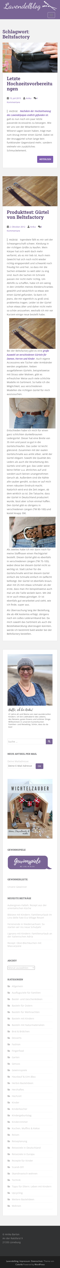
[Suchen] (49, 741)
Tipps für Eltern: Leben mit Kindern (32, 1186)
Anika (28, 98)
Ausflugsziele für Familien (26, 992)
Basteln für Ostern (22, 1005)
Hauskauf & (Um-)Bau (24, 1076)
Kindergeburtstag (22, 1115)
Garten (16, 1057)
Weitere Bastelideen (23, 1199)
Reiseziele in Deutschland (26, 1147)
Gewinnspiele (19, 1070)
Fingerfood (18, 1050)
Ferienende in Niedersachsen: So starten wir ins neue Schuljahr (26, 926)
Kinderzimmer (20, 1121)
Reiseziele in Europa (23, 1154)
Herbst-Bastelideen (22, 1083)
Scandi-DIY (18, 1167)
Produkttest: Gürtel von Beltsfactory (28, 214)
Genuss (16, 1063)
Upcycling (17, 1192)
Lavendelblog (12, 1261)
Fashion (16, 1044)
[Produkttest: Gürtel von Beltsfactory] (30, 191)
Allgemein (17, 986)
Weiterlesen (45, 159)
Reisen (15, 1134)
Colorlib (19, 1264)
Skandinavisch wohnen (25, 1173)
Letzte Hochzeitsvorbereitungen (29, 83)
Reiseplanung (19, 1141)
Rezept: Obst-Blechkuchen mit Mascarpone (24, 944)
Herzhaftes (18, 1089)
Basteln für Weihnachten (26, 1012)
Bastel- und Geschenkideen (27, 999)
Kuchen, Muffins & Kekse (26, 1128)
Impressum (25, 1261)
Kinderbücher (19, 1108)
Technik (16, 1180)
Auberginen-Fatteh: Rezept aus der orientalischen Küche (27, 907)
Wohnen (16, 1205)
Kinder (15, 1102)
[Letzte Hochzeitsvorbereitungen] (30, 58)
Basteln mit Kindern (23, 1018)
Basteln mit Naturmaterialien (28, 1025)
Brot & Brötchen (21, 1031)
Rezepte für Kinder (22, 1160)
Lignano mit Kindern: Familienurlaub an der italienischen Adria (30, 935)
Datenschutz (37, 1261)
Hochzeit (17, 1096)
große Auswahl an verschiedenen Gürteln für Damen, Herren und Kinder (28, 354)
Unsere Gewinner (17, 886)
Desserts (17, 1037)
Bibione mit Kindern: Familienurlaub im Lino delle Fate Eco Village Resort (30, 916)
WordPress (39, 1264)
